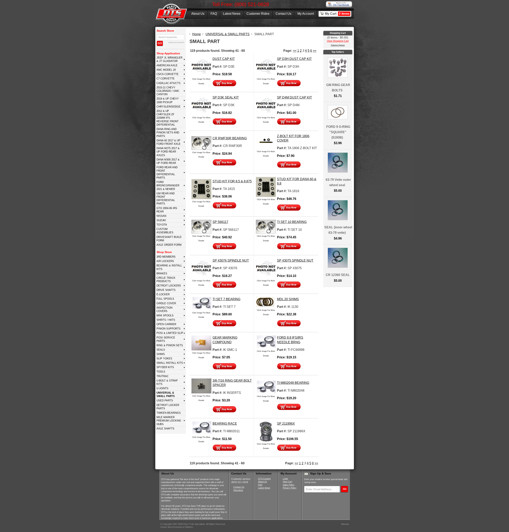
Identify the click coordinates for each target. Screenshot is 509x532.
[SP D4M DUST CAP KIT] (266, 105)
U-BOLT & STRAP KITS (167, 382)
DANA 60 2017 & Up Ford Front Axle (168, 142)
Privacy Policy (289, 488)
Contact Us (283, 13)
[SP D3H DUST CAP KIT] (266, 66)
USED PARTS (164, 400)
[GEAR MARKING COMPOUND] (201, 342)
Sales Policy (288, 485)
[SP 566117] (201, 226)
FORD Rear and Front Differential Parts (167, 172)
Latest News (231, 13)
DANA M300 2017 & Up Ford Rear (168, 161)
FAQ (214, 13)
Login (285, 478)
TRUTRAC (162, 376)
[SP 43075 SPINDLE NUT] (266, 268)
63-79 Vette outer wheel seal (338, 182)
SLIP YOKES (164, 358)
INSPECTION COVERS (164, 309)
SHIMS (160, 354)
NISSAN (161, 215)
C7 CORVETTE (165, 78)
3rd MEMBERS (166, 256)
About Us (197, 13)
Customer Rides (258, 13)
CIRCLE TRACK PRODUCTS (165, 279)
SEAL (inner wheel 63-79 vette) (338, 230)
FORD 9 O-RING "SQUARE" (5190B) (338, 132)
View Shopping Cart (338, 41)
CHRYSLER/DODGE (168, 106)
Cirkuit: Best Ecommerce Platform (176, 527)
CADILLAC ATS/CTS (168, 83)
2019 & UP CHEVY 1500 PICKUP (167, 100)
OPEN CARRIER (166, 324)
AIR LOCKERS (165, 261)
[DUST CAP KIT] (201, 66)
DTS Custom (264, 478)
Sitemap (345, 524)
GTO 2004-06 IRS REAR (166, 210)
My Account (305, 13)
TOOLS (160, 371)
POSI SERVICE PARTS (165, 339)
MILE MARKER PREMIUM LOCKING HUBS (168, 421)
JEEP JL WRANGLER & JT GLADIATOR (169, 59)
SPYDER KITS (165, 367)
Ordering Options (338, 45)
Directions (238, 490)
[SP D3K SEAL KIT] (201, 105)
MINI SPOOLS (165, 315)
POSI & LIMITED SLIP (169, 333)
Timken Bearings (168, 412)
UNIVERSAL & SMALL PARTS (165, 394)
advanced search (176, 42)
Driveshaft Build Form (168, 239)
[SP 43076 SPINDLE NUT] (201, 268)
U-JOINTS (162, 388)
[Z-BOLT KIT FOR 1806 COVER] (266, 141)
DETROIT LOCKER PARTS (167, 407)
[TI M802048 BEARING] (266, 387)
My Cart (337, 13)
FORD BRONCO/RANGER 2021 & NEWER (167, 186)
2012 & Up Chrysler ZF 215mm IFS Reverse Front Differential (167, 118)
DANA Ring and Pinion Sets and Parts (167, 133)
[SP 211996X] (265, 431)
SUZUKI (161, 220)
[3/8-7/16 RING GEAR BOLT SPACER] (201, 385)
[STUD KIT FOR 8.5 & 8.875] (201, 189)
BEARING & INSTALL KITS (169, 267)
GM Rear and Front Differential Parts (165, 198)
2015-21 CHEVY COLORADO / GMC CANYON (167, 91)
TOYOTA (161, 224)
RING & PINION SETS (169, 345)
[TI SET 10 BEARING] (266, 226)
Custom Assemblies (164, 231)
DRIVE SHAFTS (166, 289)
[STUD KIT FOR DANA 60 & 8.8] (266, 186)
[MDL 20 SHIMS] (266, 302)
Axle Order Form (169, 244)
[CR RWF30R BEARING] (201, 142)
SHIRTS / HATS (165, 319)
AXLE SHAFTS (165, 428)
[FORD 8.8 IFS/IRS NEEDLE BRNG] (266, 341)
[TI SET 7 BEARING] (201, 303)
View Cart (287, 481)
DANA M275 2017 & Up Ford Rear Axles (168, 152)
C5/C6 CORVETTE (167, 74)
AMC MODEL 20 (166, 69)
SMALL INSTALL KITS (169, 362)
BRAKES (161, 273)
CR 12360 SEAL (338, 275)
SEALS (160, 349)
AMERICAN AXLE (167, 65)
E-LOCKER (163, 294)
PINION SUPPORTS (168, 328)
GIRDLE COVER (166, 303)
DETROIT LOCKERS (168, 285)
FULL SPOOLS (165, 298)
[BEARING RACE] (201, 427)
